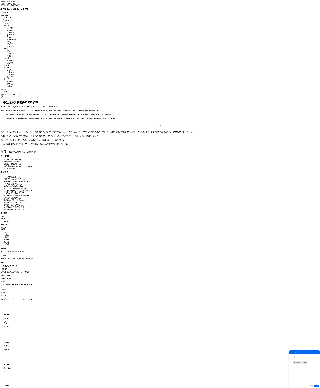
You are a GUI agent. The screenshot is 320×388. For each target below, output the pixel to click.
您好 (292, 375)
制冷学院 (6, 79)
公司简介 (10, 69)
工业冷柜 (6, 36)
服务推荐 (3, 248)
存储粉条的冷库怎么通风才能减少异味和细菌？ (18, 166)
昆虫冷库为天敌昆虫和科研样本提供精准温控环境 (18, 190)
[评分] (293, 378)
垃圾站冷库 (10, 34)
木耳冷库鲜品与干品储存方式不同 (14, 207)
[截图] (297, 378)
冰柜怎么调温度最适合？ (11, 176)
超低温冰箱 (10, 37)
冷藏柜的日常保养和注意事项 (12, 178)
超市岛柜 (10, 57)
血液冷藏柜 (10, 60)
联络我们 (297, 375)
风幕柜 (9, 51)
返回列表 (3, 150)
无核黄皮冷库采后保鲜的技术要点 (14, 206)
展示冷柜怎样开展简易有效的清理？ (11, 152)
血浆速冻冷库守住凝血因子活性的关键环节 (16, 195)
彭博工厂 (10, 71)
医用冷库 (10, 29)
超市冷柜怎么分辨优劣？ (11, 183)
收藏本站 (9, 3)
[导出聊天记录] (318, 378)
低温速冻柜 (10, 46)
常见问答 (10, 85)
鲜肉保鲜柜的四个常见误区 (12, 204)
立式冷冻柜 (10, 53)
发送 (317, 386)
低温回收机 (10, 41)
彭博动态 (10, 81)
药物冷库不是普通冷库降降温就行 (14, 192)
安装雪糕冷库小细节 (10, 168)
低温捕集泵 (10, 43)
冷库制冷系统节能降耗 (10, 163)
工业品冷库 (10, 32)
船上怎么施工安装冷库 (29, 152)
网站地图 (3, 3)
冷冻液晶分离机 (12, 39)
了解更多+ (4, 216)
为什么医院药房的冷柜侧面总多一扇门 (15, 188)
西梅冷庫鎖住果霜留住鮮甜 (12, 161)
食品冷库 (10, 27)
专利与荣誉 (10, 74)
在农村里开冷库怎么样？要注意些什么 (15, 179)
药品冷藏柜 (10, 62)
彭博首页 (6, 23)
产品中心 (6, 234)
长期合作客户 (11, 72)
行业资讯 (10, 86)
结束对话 (311, 385)
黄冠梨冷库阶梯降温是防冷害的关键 (14, 200)
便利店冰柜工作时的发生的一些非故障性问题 (17, 181)
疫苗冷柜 (10, 64)
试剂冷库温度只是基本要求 (12, 193)
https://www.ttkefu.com (306, 357)
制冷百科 (10, 83)
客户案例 (6, 65)
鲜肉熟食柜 (10, 55)
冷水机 (9, 44)
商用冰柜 (6, 48)
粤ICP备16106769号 (6, 278)
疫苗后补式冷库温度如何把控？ (13, 159)
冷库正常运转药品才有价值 (12, 197)
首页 (9, 94)
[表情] (290, 378)
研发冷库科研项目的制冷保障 (12, 199)
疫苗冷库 (10, 30)
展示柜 (9, 50)
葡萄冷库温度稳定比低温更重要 (13, 202)
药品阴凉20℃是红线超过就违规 (13, 185)
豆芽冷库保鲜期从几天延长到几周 (14, 209)
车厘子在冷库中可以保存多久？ (13, 165)
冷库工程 (6, 25)
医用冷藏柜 (7, 58)
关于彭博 (6, 67)
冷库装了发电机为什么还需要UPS (14, 186)
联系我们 (14, 3)
